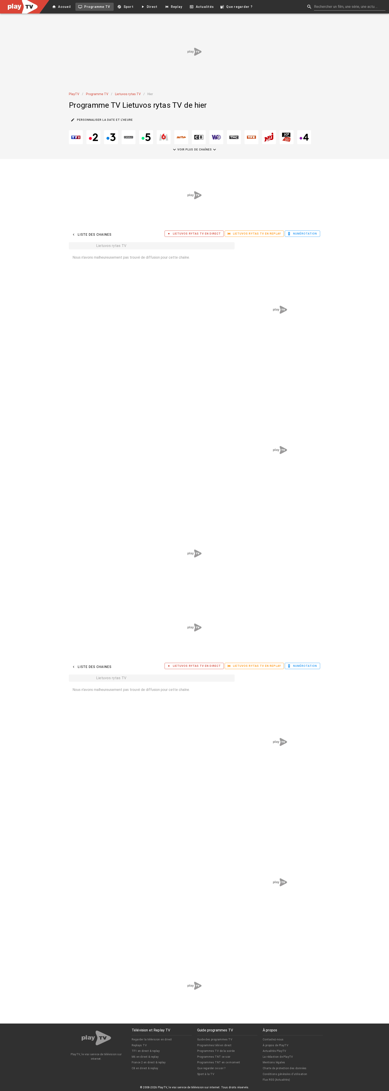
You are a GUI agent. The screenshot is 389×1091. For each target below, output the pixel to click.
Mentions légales (274, 1062)
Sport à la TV (205, 1074)
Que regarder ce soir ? (211, 1068)
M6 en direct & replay (145, 1056)
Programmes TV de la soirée (216, 1051)
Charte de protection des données (285, 1068)
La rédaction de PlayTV (278, 1056)
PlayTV (74, 94)
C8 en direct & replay (145, 1068)
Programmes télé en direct (214, 1045)
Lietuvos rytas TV (128, 94)
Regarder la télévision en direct (152, 1039)
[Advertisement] (194, 51)
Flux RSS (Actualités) (276, 1079)
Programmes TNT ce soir (214, 1056)
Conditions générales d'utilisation (285, 1074)
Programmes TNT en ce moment (218, 1062)
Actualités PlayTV (274, 1051)
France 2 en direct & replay (149, 1062)
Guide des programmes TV (214, 1039)
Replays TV (139, 1045)
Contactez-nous (273, 1039)
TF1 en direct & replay (146, 1051)
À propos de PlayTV (275, 1045)
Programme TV (97, 94)
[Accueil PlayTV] (96, 1038)
